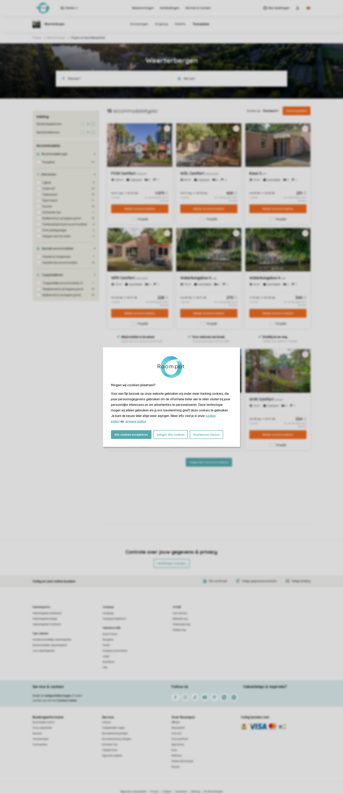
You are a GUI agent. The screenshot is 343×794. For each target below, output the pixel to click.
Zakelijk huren (110, 750)
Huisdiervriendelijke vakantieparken (52, 639)
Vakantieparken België (45, 618)
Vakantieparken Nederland (47, 613)
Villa (105, 667)
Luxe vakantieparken (44, 650)
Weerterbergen (56, 37)
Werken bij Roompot (182, 761)
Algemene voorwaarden (133, 791)
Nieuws (176, 766)
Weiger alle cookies (170, 434)
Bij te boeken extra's (44, 722)
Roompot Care (110, 744)
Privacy (154, 791)
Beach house (110, 634)
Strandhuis (109, 662)
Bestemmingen (143, 8)
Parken (37, 37)
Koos (174, 750)
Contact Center (67, 700)
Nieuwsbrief (178, 727)
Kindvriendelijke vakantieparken (50, 645)
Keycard (37, 733)
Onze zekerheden (42, 727)
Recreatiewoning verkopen (116, 739)
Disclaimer (181, 791)
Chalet (106, 645)
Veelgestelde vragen (113, 727)
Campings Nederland (114, 618)
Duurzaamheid (180, 739)
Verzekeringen (41, 739)
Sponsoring (178, 744)
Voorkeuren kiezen (206, 434)
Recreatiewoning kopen (115, 733)
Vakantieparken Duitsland (47, 624)
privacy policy (135, 421)
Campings (108, 607)
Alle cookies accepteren (131, 434)
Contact (106, 722)
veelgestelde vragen (57, 695)
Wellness (177, 755)
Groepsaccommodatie (115, 650)
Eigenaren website (112, 755)
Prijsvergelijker (296, 111)
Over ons (176, 733)
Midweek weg (180, 618)
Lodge (106, 656)
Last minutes (180, 613)
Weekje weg (179, 630)
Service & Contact (198, 8)
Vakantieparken (41, 607)
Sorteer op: (254, 110)
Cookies (166, 791)
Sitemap (195, 791)
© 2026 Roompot (213, 791)
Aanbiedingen (169, 8)
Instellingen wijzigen (171, 563)
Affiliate (176, 722)
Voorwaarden (40, 744)
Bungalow (108, 639)
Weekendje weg (181, 624)
